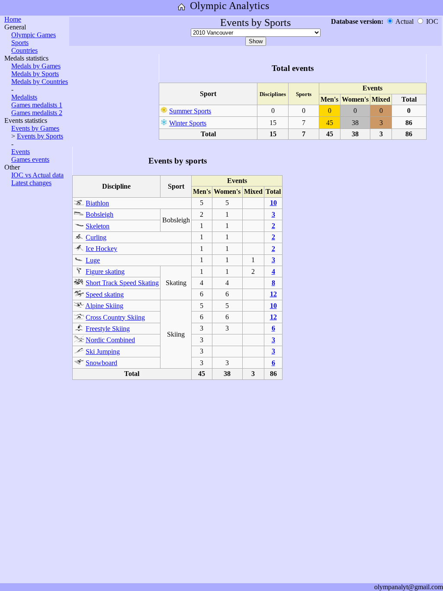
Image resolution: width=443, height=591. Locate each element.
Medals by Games (36, 66)
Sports (20, 42)
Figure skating (105, 271)
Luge (93, 260)
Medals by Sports (35, 73)
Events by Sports (40, 136)
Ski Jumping (103, 351)
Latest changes (31, 182)
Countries (24, 50)
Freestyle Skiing (108, 328)
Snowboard (101, 362)
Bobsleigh (99, 214)
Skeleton (97, 226)
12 (273, 294)
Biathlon (97, 203)
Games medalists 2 (36, 112)
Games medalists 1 (36, 105)
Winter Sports (187, 123)
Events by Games (35, 128)
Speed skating (105, 294)
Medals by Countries (39, 81)
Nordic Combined (110, 340)
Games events (30, 159)
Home (12, 19)
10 (273, 202)
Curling (96, 237)
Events (20, 151)
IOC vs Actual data (37, 175)
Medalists (24, 97)
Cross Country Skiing (115, 317)
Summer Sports (190, 111)
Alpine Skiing (104, 305)
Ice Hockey (101, 248)
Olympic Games (33, 35)
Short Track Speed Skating (122, 282)
